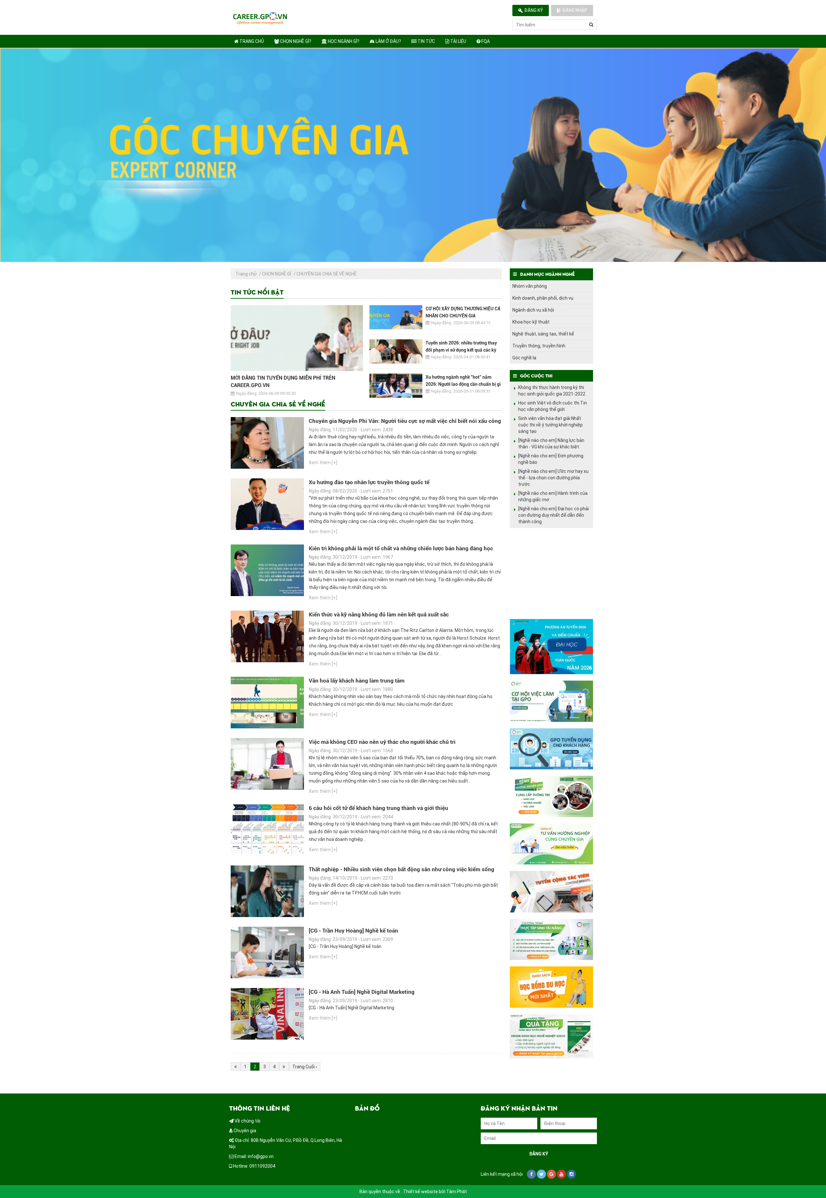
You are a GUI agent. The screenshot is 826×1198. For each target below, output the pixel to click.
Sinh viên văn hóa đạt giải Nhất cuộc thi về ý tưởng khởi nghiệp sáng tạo (550, 425)
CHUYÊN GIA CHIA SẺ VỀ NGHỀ (327, 273)
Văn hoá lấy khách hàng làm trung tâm (357, 680)
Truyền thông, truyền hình (538, 345)
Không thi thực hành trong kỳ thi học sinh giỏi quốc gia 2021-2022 (551, 390)
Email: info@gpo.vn (254, 1156)
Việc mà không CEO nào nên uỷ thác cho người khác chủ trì (382, 742)
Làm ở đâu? (388, 41)
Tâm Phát (456, 1191)
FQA (485, 41)
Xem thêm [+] (323, 462)
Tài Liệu (457, 41)
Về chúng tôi (247, 1120)
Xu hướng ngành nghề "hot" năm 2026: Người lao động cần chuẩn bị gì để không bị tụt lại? (463, 384)
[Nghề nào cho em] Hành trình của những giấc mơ (553, 496)
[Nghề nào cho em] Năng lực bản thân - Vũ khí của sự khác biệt (551, 443)
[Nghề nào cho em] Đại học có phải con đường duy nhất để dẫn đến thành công (553, 515)
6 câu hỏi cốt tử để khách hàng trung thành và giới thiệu (378, 808)
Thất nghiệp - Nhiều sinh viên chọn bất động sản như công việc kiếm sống (401, 869)
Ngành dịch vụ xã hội (533, 310)
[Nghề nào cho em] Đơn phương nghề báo (550, 459)
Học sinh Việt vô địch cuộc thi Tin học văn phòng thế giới (552, 406)
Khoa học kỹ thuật (530, 321)
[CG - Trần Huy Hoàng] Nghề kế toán (353, 930)
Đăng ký (533, 10)
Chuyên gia (244, 1130)
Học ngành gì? (343, 41)
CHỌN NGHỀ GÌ (276, 273)
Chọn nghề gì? (295, 41)
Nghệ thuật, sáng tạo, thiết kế (543, 333)
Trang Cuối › (304, 1066)
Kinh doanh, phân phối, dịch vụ (542, 298)
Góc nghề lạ (524, 357)
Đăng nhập (574, 10)
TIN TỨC (426, 41)
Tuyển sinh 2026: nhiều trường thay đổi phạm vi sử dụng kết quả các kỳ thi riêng (461, 350)
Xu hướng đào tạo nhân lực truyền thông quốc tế (369, 482)
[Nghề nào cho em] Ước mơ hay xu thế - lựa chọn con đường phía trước (553, 478)
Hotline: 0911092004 (253, 1166)
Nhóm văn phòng (529, 286)
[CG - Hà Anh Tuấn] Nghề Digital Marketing (362, 992)
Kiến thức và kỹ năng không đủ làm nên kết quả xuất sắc (379, 614)
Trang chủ (251, 41)
